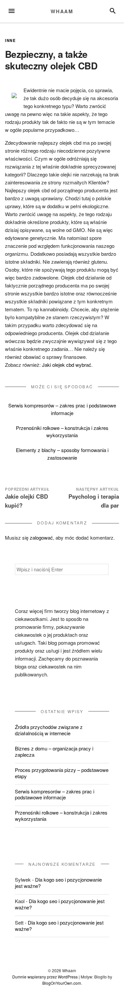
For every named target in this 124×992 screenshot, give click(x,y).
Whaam (62, 11)
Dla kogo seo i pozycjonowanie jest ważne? (58, 882)
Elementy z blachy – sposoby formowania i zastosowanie (62, 453)
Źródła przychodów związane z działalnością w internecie (49, 730)
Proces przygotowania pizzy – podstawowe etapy (61, 773)
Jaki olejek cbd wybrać (66, 364)
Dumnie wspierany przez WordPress (45, 976)
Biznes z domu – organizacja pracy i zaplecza (54, 751)
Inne (10, 40)
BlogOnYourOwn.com (61, 983)
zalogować (41, 537)
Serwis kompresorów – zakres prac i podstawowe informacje (62, 409)
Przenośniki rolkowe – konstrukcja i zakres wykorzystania (62, 431)
